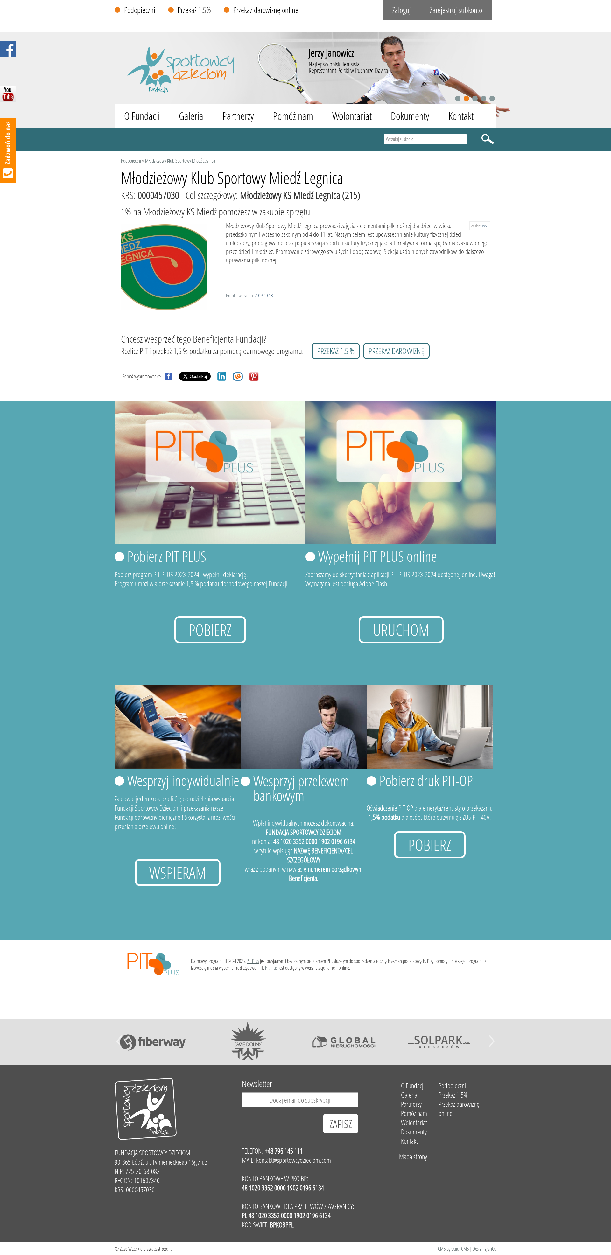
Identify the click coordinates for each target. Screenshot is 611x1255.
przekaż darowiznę (396, 350)
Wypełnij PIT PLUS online (377, 556)
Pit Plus (253, 961)
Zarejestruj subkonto (456, 10)
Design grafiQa (484, 1248)
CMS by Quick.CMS (453, 1248)
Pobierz (210, 629)
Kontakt (461, 116)
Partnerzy (238, 116)
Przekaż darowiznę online (265, 10)
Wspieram (177, 872)
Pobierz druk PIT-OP (426, 780)
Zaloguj (401, 10)
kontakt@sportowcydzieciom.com (293, 1160)
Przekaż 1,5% (194, 10)
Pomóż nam (293, 116)
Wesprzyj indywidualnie (183, 780)
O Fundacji (142, 116)
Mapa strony (413, 1156)
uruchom (401, 629)
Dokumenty (410, 116)
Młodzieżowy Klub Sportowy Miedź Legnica (180, 160)
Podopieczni (139, 10)
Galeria (191, 116)
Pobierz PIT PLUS (166, 556)
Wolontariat (352, 116)
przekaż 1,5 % (336, 350)
